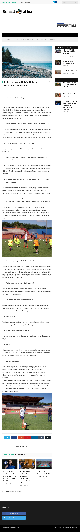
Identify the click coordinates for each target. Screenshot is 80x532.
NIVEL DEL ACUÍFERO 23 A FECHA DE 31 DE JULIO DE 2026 (69, 84)
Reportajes (44, 35)
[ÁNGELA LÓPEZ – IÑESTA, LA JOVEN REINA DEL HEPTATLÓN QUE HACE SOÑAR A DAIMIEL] (26, 464)
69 (51, 82)
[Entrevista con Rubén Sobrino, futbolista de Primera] (27, 62)
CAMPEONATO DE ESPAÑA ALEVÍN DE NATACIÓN (69, 52)
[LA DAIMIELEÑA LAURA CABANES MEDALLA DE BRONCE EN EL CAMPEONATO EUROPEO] (9, 464)
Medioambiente (16, 35)
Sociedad (27, 35)
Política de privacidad (71, 527)
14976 (72, 65)
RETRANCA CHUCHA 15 (70, 71)
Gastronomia (55, 35)
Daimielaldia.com (10, 91)
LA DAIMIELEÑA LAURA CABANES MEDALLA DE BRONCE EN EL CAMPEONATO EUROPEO (9, 476)
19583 (72, 56)
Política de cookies (58, 527)
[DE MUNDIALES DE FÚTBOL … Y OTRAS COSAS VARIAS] (44, 464)
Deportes (35, 35)
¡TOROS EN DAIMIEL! (25, 2)
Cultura (6, 35)
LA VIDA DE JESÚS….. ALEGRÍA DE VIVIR (69, 62)
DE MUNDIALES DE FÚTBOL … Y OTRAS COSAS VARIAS (43, 474)
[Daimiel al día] (17, 11)
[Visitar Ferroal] (67, 28)
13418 (72, 73)
